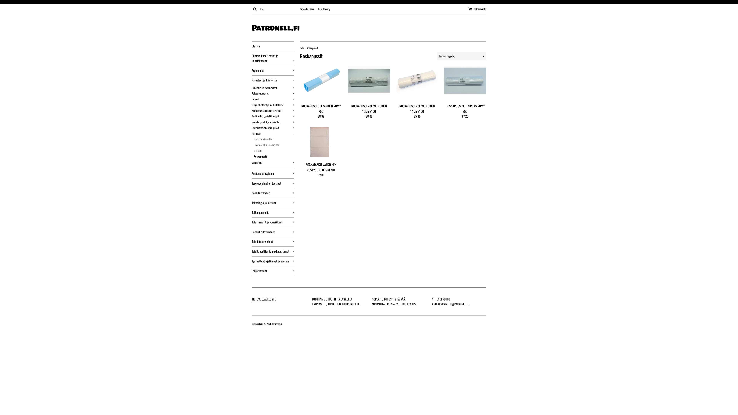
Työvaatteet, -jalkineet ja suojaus (273, 261)
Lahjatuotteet (273, 270)
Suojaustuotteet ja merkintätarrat (273, 105)
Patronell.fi (277, 324)
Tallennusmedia (273, 212)
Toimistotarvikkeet (273, 241)
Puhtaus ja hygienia (273, 173)
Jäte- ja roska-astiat (263, 139)
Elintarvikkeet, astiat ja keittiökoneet (273, 58)
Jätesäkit (258, 151)
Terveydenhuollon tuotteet (273, 183)
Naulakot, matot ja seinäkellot (273, 122)
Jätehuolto (273, 133)
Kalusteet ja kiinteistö (273, 80)
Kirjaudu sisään (307, 9)
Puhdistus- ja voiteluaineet (273, 88)
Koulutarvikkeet (273, 193)
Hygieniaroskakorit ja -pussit (273, 128)
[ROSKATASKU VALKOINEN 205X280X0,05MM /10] (321, 142)
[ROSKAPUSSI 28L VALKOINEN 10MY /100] (369, 83)
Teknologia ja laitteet (273, 202)
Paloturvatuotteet (273, 93)
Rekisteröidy (324, 9)
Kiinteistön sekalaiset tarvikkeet (273, 111)
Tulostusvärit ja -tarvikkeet (273, 222)
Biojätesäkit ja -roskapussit (266, 145)
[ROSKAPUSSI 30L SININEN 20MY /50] (321, 83)
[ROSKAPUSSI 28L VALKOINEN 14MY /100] (417, 83)
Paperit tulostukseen (273, 232)
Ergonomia (273, 70)
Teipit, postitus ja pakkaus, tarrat (273, 251)
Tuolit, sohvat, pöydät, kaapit (273, 116)
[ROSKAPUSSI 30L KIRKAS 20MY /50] (465, 83)
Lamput (273, 99)
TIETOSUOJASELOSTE (264, 299)
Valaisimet (273, 162)
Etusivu (256, 46)
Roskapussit (260, 156)
